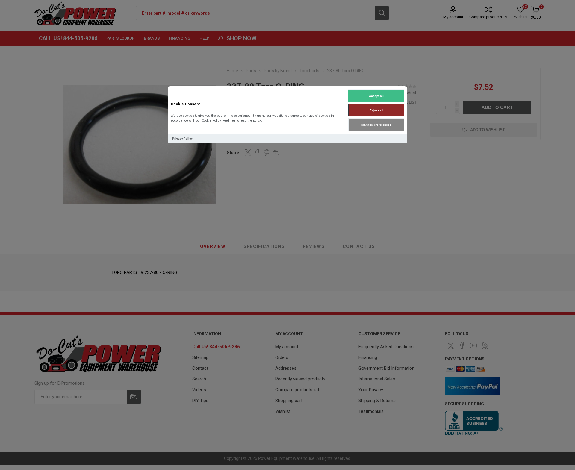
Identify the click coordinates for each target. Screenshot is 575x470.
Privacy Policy (182, 138)
